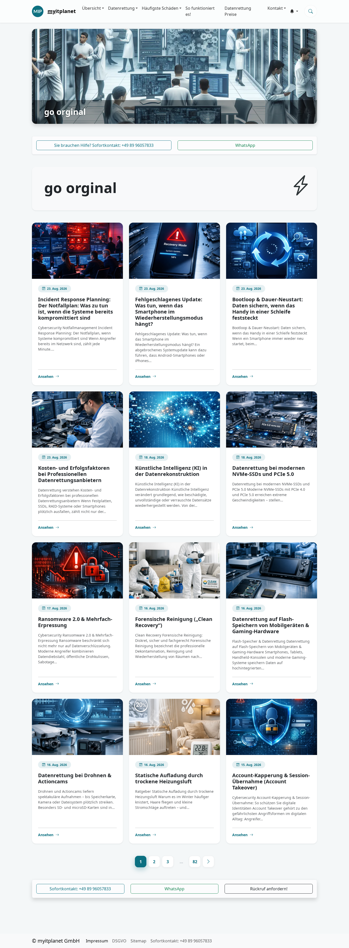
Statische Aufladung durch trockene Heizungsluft (169, 778)
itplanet (62, 11)
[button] (294, 11)
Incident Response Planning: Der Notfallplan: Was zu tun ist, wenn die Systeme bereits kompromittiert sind (75, 308)
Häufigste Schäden (160, 8)
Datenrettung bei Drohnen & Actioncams (74, 778)
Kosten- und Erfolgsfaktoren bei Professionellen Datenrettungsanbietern (74, 474)
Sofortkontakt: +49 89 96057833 (80, 889)
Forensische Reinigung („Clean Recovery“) (173, 622)
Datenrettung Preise (238, 11)
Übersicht (91, 8)
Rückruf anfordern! (268, 889)
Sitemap (138, 941)
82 (195, 862)
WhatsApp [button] (174, 889)
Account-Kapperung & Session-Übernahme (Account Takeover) (271, 781)
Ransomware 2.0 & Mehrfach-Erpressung (75, 622)
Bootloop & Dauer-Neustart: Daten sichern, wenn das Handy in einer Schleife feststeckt (267, 308)
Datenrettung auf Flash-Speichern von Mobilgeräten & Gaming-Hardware (270, 625)
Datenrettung (121, 8)
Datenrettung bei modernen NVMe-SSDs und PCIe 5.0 (268, 470)
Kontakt (275, 8)
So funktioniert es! (200, 11)
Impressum (97, 941)
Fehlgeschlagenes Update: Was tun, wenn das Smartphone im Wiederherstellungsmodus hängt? (169, 311)
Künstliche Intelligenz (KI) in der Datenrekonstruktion (171, 470)
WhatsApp (245, 145)
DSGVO (119, 941)
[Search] (311, 11)
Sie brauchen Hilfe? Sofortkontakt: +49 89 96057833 (104, 145)
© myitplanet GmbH (56, 940)
